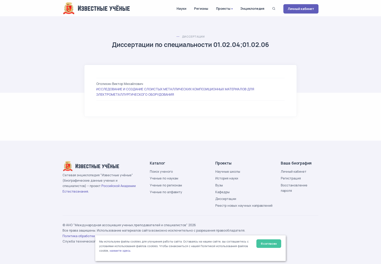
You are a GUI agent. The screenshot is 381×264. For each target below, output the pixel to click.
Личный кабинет (301, 9)
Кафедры (222, 192)
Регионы (201, 8)
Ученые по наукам (164, 178)
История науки (226, 178)
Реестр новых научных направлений (243, 205)
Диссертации (193, 36)
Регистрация (291, 178)
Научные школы (227, 171)
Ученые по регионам (166, 185)
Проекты (223, 8)
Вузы (219, 185)
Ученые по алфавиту (166, 192)
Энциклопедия (252, 8)
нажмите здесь (120, 250)
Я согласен (269, 243)
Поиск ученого (161, 171)
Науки (181, 8)
